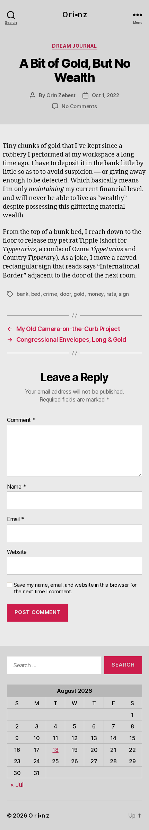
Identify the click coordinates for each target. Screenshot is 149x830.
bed (36, 294)
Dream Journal (74, 46)
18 (55, 749)
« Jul (17, 784)
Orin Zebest (60, 95)
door (65, 294)
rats (111, 294)
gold (79, 294)
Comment (21, 420)
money (95, 294)
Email (15, 519)
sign (124, 294)
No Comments (79, 106)
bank (22, 294)
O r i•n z (74, 14)
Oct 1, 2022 (105, 95)
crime (50, 294)
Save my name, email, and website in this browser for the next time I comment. (75, 588)
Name (16, 487)
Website (17, 552)
